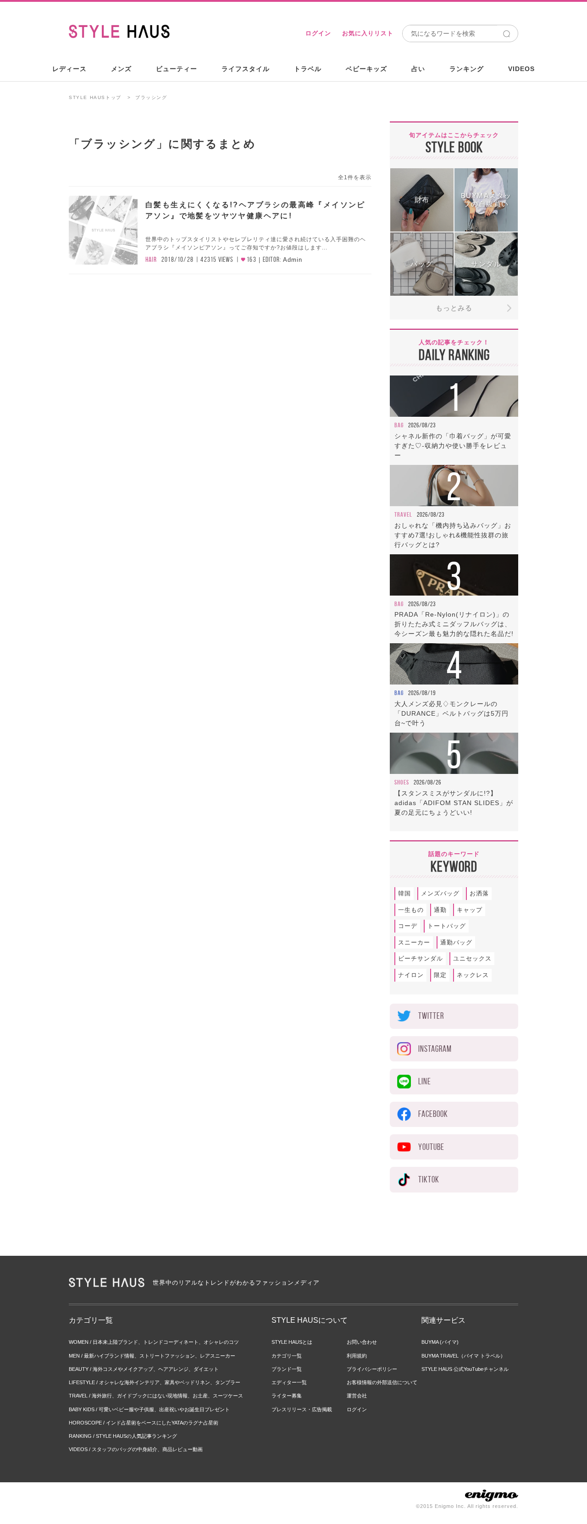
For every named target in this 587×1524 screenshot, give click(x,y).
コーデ (407, 925)
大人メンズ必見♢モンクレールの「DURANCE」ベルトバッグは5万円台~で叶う (451, 713)
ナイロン (411, 975)
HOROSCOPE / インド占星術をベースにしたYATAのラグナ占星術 (143, 1422)
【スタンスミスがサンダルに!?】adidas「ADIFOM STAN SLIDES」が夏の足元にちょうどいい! (453, 803)
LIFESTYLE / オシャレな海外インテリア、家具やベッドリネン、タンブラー (154, 1382)
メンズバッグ (440, 893)
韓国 (404, 893)
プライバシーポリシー (372, 1369)
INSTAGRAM (435, 1049)
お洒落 (479, 893)
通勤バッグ (456, 942)
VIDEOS (521, 68)
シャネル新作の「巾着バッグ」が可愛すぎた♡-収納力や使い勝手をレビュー (452, 445)
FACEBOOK (433, 1114)
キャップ (469, 909)
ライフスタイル (246, 68)
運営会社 (357, 1395)
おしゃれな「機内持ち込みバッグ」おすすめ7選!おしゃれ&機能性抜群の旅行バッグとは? (452, 535)
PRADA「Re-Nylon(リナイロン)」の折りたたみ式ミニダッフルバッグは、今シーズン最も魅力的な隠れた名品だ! (454, 624)
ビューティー (176, 68)
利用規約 (357, 1355)
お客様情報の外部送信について (382, 1382)
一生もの (411, 909)
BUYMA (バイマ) (440, 1342)
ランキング (466, 68)
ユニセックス (472, 958)
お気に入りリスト (367, 33)
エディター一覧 (289, 1382)
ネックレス (473, 975)
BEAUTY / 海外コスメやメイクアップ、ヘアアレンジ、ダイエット (144, 1369)
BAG (399, 425)
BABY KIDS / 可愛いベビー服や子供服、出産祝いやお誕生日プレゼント (149, 1409)
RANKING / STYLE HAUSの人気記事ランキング (123, 1436)
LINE (424, 1081)
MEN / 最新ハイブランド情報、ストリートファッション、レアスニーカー (152, 1355)
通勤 (440, 909)
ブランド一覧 (286, 1369)
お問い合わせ (362, 1342)
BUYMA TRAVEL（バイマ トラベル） (463, 1355)
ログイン (318, 33)
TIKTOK (428, 1179)
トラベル (307, 68)
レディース (69, 68)
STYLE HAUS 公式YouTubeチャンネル (465, 1369)
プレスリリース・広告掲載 (301, 1409)
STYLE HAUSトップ (95, 97)
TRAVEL (403, 514)
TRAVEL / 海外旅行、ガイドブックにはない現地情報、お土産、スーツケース (156, 1395)
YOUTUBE (431, 1147)
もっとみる (454, 308)
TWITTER (431, 1016)
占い (418, 68)
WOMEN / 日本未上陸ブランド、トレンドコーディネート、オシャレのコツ (154, 1342)
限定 (440, 975)
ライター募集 (286, 1395)
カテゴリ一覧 (286, 1355)
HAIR (151, 259)
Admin (292, 259)
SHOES (401, 782)
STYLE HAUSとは (291, 1342)
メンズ (121, 68)
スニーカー (414, 942)
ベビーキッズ (366, 68)
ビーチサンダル (420, 958)
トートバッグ (446, 925)
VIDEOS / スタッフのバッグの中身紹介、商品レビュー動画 (136, 1449)
